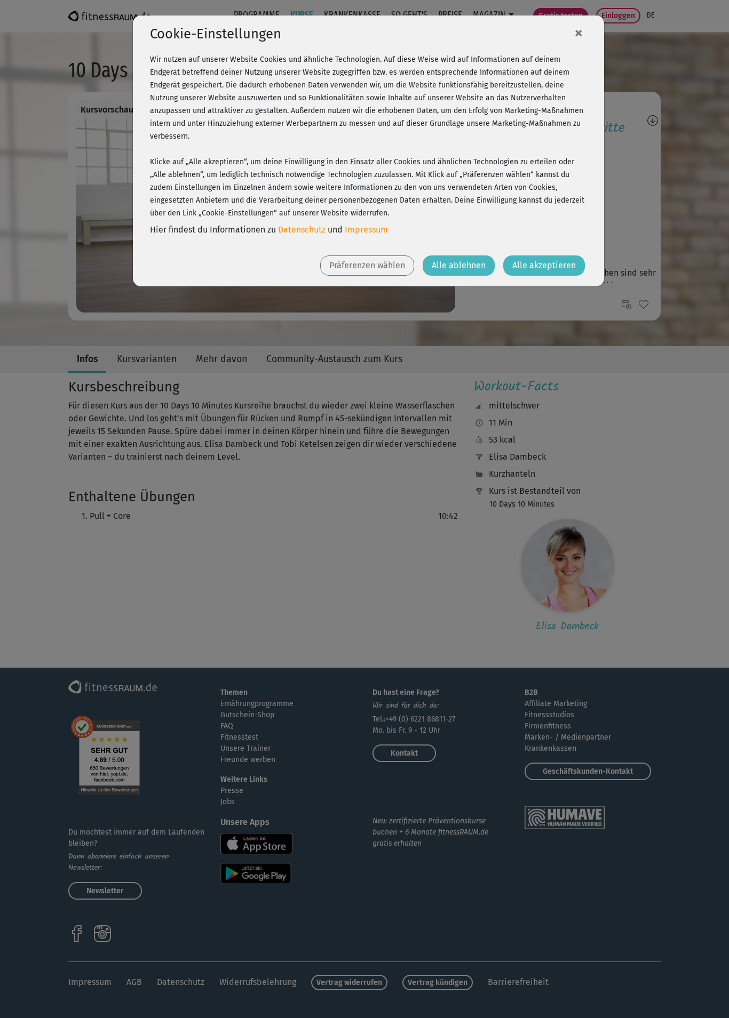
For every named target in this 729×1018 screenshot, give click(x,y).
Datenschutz (302, 230)
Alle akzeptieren (544, 265)
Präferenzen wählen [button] (367, 265)
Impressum (366, 230)
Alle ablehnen (459, 265)
